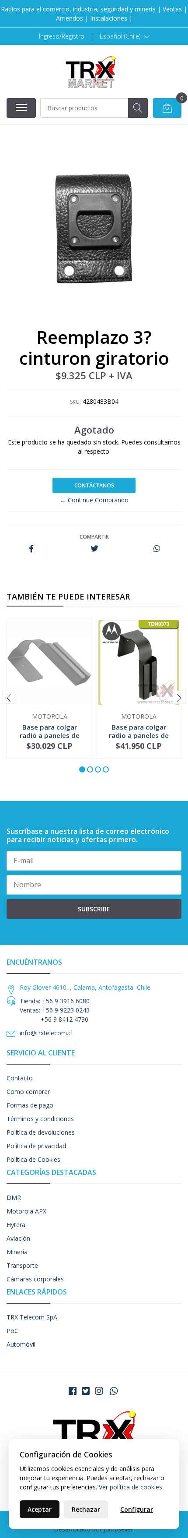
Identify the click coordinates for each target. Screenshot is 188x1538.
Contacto (20, 1078)
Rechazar (86, 1509)
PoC (12, 1330)
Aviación (18, 1238)
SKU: (75, 402)
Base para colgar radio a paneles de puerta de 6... (50, 735)
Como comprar (28, 1091)
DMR (14, 1197)
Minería (17, 1252)
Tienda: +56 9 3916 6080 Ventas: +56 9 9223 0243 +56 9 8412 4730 (55, 1010)
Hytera (16, 1225)
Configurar (136, 1509)
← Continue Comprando (94, 500)
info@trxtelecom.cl (46, 1033)
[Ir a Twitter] (86, 1391)
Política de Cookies (33, 1159)
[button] (125, 36)
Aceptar (40, 1509)
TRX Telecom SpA (32, 1317)
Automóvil (21, 1344)
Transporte (22, 1265)
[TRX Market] (90, 71)
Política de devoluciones (41, 1132)
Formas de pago (30, 1105)
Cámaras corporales (35, 1279)
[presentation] (8, 697)
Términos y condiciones (40, 1119)
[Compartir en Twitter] (94, 549)
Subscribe (94, 909)
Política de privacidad (36, 1146)
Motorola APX (26, 1211)
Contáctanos (94, 485)
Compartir (94, 536)
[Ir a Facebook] (73, 1391)
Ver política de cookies (130, 1487)
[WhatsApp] (113, 1391)
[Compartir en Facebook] (31, 549)
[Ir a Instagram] (99, 1391)
